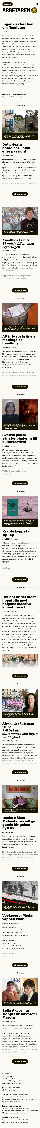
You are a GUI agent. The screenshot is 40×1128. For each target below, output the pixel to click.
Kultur (13, 446)
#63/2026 (6, 539)
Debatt (13, 347)
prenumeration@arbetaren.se (16, 1113)
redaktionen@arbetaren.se (11, 1083)
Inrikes (13, 1022)
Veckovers (14, 923)
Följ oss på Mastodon (12, 1088)
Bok (12, 156)
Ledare (13, 251)
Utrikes (6, 32)
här (18, 1101)
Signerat (14, 741)
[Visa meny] (37, 4)
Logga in (7, 4)
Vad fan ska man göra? (11, 611)
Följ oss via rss (10, 1090)
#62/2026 (6, 1022)
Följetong (14, 539)
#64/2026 (6, 156)
